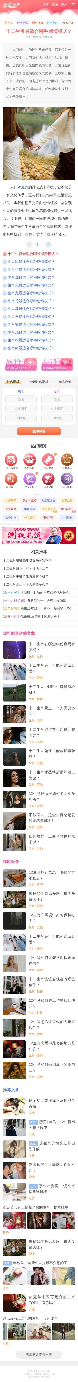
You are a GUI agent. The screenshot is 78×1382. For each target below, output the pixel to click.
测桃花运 (48, 517)
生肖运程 (67, 517)
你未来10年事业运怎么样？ (31, 616)
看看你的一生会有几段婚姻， (36, 600)
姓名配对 (52, 22)
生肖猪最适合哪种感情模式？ (29, 348)
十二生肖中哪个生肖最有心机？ (26, 576)
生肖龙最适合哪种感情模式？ (29, 293)
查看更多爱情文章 (39, 1355)
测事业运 (67, 500)
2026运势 (67, 22)
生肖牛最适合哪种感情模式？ (29, 269)
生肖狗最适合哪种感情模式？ (29, 340)
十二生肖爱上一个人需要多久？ (26, 584)
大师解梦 (10, 500)
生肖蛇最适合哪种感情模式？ (29, 301)
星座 (45, 5)
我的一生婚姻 (29, 501)
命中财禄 (10, 517)
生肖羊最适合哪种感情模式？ (29, 317)
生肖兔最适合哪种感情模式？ (29, 285)
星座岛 (9, 22)
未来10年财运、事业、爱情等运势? (37, 608)
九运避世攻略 (48, 501)
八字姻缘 (10, 509)
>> (48, 244)
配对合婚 (37, 22)
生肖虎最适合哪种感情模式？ (29, 277)
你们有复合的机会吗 (67, 509)
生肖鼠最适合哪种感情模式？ (29, 262)
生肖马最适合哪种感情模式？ (29, 309)
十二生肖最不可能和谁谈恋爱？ (26, 568)
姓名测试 (22, 22)
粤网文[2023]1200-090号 (39, 1377)
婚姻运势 (29, 509)
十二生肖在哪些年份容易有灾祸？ (27, 560)
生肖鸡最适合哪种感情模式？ (29, 332)
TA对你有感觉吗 (49, 509)
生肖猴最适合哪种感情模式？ (29, 324)
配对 (64, 5)
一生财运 (29, 517)
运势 (55, 5)
